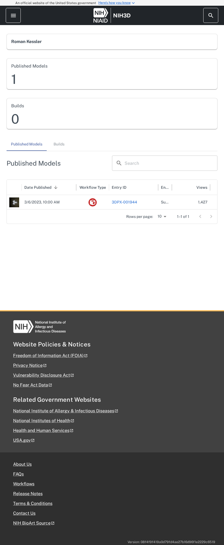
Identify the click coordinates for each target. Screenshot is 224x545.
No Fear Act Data (30, 385)
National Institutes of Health (41, 420)
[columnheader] (14, 187)
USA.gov (22, 440)
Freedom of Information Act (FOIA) (48, 355)
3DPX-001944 (124, 202)
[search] (210, 15)
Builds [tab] (59, 144)
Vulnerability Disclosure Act (41, 375)
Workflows (23, 483)
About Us (22, 464)
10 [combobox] (160, 216)
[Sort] (56, 187)
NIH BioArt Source (32, 523)
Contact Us (24, 513)
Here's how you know (114, 3)
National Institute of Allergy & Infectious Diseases (63, 410)
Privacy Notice (28, 365)
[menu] (13, 15)
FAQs (18, 474)
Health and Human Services (41, 430)
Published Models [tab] (26, 144)
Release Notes (28, 493)
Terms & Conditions (32, 503)
